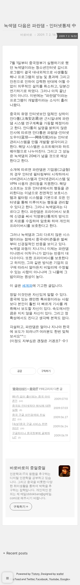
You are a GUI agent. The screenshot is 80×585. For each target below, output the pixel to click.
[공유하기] (26, 371)
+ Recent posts (15, 553)
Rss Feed (15, 579)
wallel (60, 573)
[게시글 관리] (31, 371)
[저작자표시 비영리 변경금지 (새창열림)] (60, 371)
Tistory (35, 573)
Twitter (30, 579)
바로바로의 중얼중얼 (27, 468)
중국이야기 (19, 388)
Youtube (54, 579)
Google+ (65, 579)
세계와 (27, 285)
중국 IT (33, 388)
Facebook (42, 579)
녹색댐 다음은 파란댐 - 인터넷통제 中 (40, 25)
